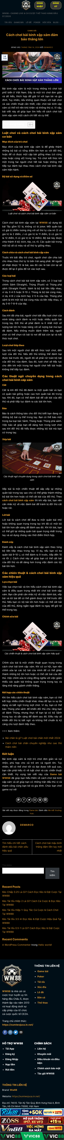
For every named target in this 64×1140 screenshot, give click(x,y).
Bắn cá (41, 997)
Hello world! (45, 944)
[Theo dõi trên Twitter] (15, 1032)
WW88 (6, 991)
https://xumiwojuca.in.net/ (17, 1024)
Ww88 (13, 1090)
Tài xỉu (8, 22)
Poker (37, 22)
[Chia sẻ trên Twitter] (29, 799)
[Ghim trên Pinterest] (40, 799)
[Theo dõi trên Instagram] (10, 1032)
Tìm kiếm (7, 865)
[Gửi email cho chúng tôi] (21, 1032)
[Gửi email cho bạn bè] (34, 799)
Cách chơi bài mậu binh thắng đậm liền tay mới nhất (48, 846)
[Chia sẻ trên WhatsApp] (18, 799)
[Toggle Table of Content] (28, 124)
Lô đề (29, 22)
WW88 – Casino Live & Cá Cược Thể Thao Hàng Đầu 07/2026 (30, 14)
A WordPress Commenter (16, 944)
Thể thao (42, 1002)
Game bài (19, 22)
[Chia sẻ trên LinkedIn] (45, 799)
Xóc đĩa (46, 22)
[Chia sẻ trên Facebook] (23, 799)
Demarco (48, 47)
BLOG (55, 22)
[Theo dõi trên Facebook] (5, 1032)
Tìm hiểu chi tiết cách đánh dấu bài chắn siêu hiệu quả (15, 846)
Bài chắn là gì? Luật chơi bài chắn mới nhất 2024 (32, 737)
